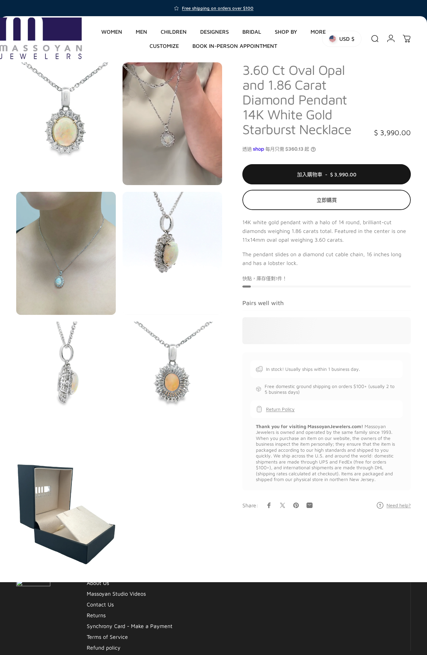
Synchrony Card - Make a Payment (129, 626)
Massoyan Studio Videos (116, 594)
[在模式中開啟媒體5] (66, 383)
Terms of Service (107, 637)
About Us (98, 583)
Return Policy (280, 409)
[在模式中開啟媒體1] (66, 123)
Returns (96, 615)
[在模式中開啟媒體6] (172, 383)
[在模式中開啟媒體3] (66, 253)
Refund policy (104, 648)
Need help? (398, 505)
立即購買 (327, 200)
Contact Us (100, 604)
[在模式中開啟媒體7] (66, 512)
